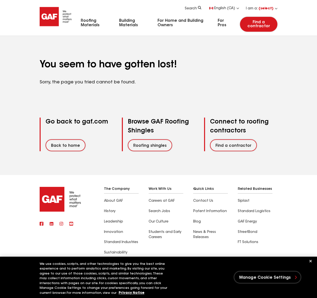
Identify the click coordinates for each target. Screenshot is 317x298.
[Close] (310, 261)
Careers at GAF (162, 201)
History (109, 211)
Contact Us (203, 201)
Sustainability (115, 252)
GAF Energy (247, 222)
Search (191, 8)
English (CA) (224, 8)
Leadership (113, 222)
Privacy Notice (131, 293)
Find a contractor (258, 24)
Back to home (65, 146)
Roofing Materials (90, 23)
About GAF (113, 201)
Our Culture (158, 222)
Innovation (113, 232)
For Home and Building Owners (180, 23)
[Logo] (56, 28)
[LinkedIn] (51, 224)
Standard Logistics (254, 211)
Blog (197, 222)
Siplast (243, 201)
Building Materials (128, 23)
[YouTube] (71, 224)
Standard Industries (121, 242)
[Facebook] (42, 224)
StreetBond (247, 232)
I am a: (259, 8)
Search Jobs (159, 211)
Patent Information (210, 211)
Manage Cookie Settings (265, 278)
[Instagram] (61, 224)
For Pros (222, 23)
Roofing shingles (150, 146)
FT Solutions (248, 242)
